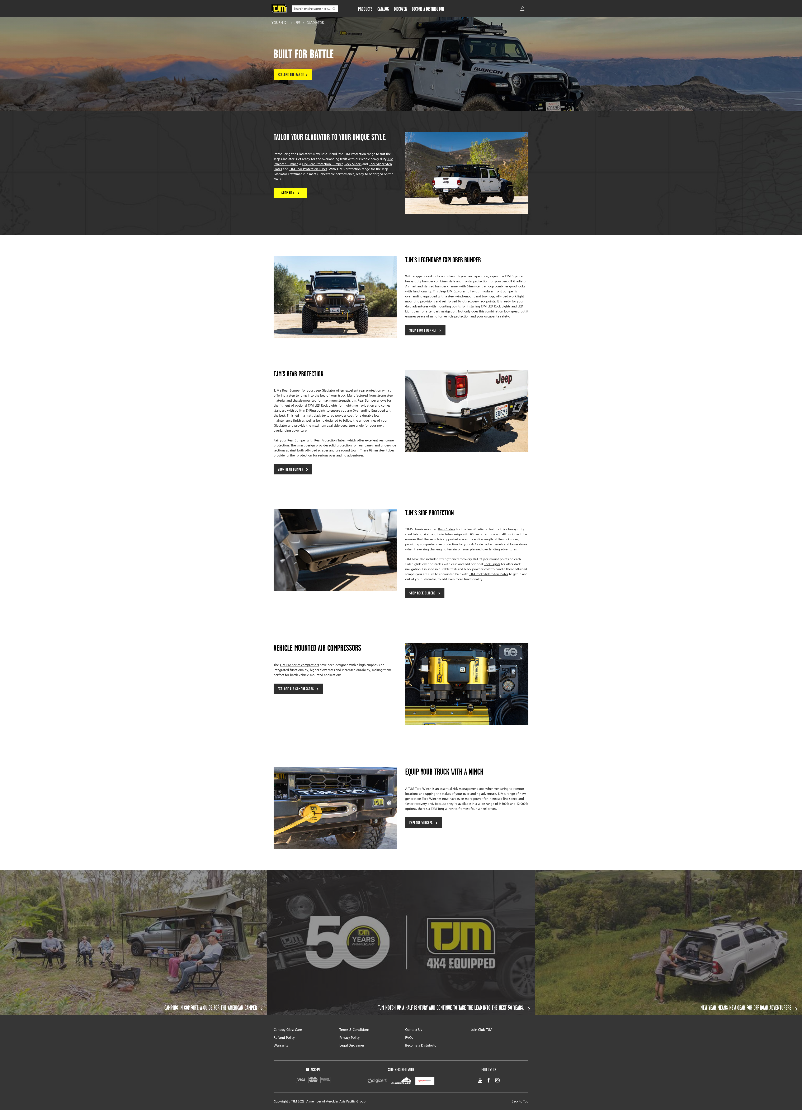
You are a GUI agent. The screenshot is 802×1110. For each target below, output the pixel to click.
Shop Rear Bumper (291, 469)
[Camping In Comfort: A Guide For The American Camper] (133, 942)
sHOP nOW (288, 193)
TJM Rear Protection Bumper (322, 164)
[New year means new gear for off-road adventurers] (668, 942)
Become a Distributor (421, 1045)
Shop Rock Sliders (423, 593)
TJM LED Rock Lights (495, 306)
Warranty (281, 1045)
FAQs (409, 1037)
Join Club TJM (481, 1029)
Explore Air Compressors (296, 688)
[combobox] (315, 8)
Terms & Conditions (354, 1029)
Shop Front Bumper (423, 330)
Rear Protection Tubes (330, 440)
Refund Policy (284, 1037)
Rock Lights (492, 564)
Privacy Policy (349, 1037)
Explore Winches (421, 822)
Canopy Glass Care (288, 1029)
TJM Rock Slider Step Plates (488, 574)
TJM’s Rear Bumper (287, 390)
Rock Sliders (353, 164)
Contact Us (413, 1029)
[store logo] (279, 8)
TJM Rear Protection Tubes (308, 169)
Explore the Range (291, 74)
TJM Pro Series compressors (299, 665)
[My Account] (522, 9)
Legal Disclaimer (351, 1045)
